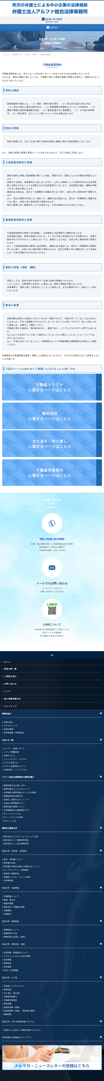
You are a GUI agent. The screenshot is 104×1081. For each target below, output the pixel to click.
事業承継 (7, 1004)
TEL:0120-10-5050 (52, 539)
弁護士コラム (9, 755)
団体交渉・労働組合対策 (14, 907)
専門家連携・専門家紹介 (14, 733)
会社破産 (7, 967)
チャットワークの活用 (13, 817)
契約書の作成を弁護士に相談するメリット (22, 866)
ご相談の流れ (10, 676)
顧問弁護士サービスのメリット (17, 789)
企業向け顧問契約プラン (14, 803)
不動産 (34, 54)
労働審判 (7, 910)
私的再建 (7, 960)
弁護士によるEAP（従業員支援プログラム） (23, 1030)
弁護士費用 (8, 729)
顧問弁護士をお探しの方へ (15, 785)
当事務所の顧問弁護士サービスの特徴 (20, 792)
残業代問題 (8, 903)
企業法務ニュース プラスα (15, 770)
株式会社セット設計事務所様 (16, 844)
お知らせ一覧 (7, 740)
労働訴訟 (7, 914)
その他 (27, 54)
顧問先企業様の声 (9, 828)
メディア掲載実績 (11, 752)
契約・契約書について (13, 859)
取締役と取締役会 (11, 873)
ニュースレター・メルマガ (15, 759)
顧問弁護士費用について (14, 807)
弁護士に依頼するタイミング (16, 799)
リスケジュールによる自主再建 (17, 956)
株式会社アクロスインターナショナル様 (21, 836)
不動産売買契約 (10, 1000)
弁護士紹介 (8, 722)
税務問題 (7, 1014)
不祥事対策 (8, 880)
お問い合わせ (10, 684)
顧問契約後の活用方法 (13, 796)
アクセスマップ (10, 726)
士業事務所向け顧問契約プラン (17, 810)
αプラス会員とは (11, 763)
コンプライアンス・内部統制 (16, 870)
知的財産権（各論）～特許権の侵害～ (20, 1011)
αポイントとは (10, 821)
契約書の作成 (9, 863)
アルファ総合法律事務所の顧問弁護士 (18, 777)
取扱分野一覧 (17, 54)
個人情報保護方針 (12, 699)
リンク (7, 691)
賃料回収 (7, 989)
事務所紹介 (7, 714)
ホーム (7, 54)
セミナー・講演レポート (14, 748)
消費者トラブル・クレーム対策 (17, 877)
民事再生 (7, 963)
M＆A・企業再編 (11, 970)
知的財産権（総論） (12, 1007)
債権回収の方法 (10, 933)
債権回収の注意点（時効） (15, 937)
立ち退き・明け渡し (12, 993)
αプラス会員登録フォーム (15, 766)
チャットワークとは (12, 814)
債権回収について (11, 930)
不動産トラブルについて (14, 986)
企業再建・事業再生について (16, 953)
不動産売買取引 (10, 997)
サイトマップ (10, 706)
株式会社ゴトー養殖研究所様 (16, 840)
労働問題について (11, 896)
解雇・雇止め (9, 900)
